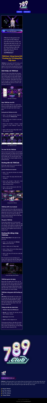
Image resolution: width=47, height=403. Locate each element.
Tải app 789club (6, 395)
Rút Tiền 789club (6, 393)
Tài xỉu (19, 399)
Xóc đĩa (23, 399)
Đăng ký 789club (6, 388)
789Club (4, 63)
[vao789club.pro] (23, 5)
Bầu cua (27, 399)
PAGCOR (8, 78)
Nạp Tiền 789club (6, 391)
